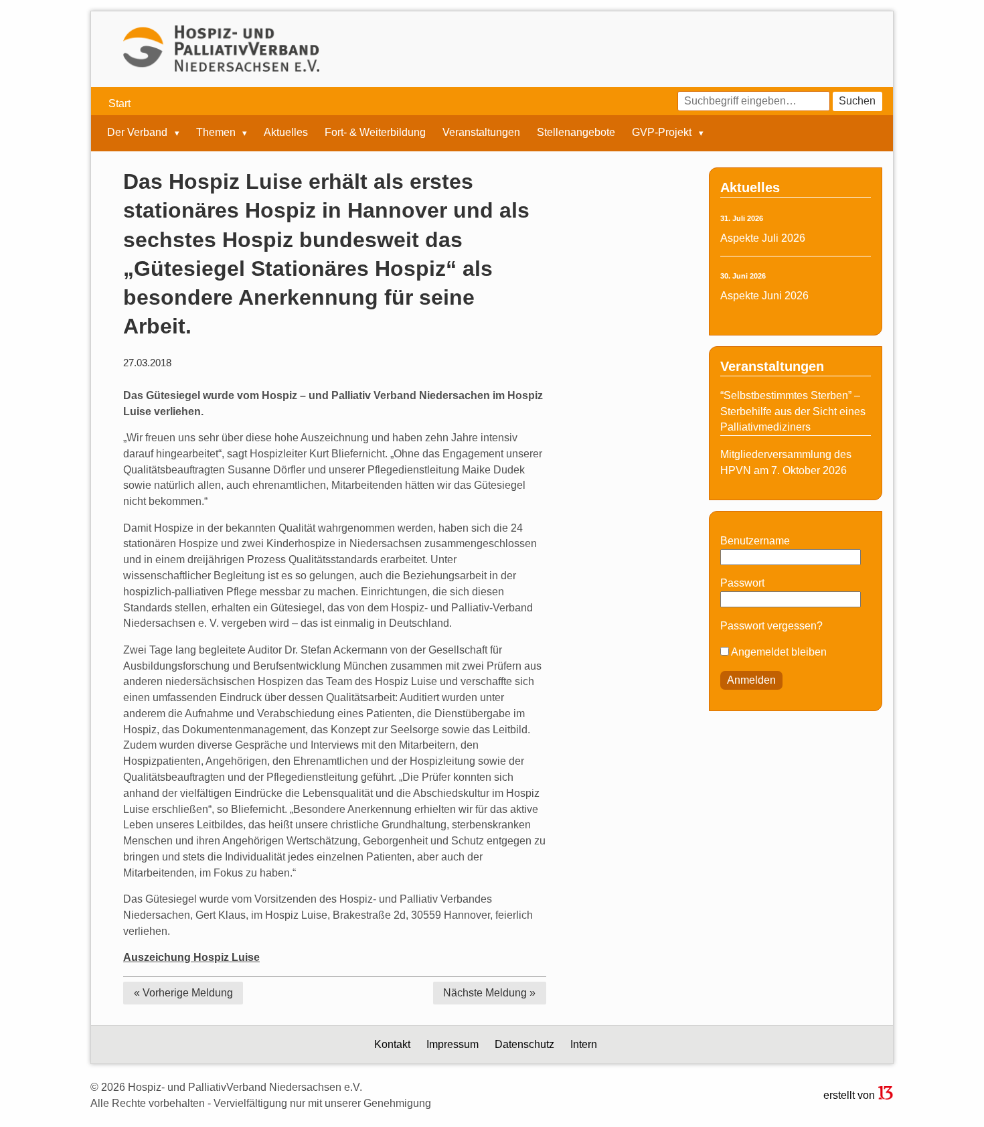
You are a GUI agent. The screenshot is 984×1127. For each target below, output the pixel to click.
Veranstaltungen (481, 132)
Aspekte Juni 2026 (764, 295)
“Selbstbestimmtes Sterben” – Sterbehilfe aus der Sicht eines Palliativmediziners (793, 411)
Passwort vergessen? (771, 625)
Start (119, 103)
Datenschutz (524, 1044)
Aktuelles (286, 132)
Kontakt (392, 1044)
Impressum (452, 1044)
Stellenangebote (576, 132)
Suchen (857, 100)
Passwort (742, 583)
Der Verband (138, 132)
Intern (583, 1044)
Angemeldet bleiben (778, 652)
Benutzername (755, 540)
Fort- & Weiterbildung (375, 132)
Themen (217, 132)
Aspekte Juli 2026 (762, 238)
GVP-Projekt (663, 132)
